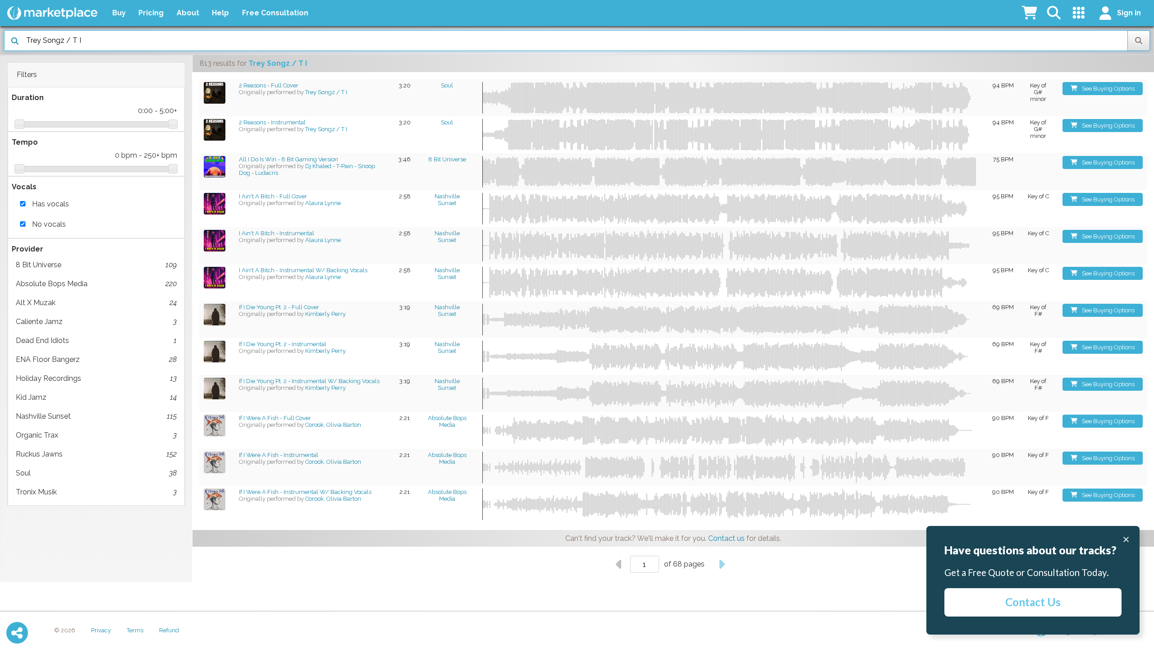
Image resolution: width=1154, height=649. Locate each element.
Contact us (726, 538)
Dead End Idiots (96, 340)
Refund (169, 630)
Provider (27, 249)
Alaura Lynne (323, 203)
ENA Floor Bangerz (96, 359)
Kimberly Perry (325, 314)
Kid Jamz (96, 397)
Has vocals (50, 204)
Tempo (25, 142)
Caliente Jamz (96, 321)
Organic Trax (96, 435)
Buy (119, 13)
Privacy (101, 630)
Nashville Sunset (96, 416)
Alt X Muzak (96, 302)
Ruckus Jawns (96, 454)
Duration (28, 97)
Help (220, 13)
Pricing (151, 13)
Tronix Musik (96, 492)
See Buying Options (1108, 88)
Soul (96, 473)
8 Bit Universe (96, 265)
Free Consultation (275, 13)
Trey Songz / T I (326, 92)
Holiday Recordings (96, 378)
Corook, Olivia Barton (333, 424)
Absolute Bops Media (96, 283)
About (188, 13)
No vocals (49, 224)
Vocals (24, 187)
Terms (135, 630)
